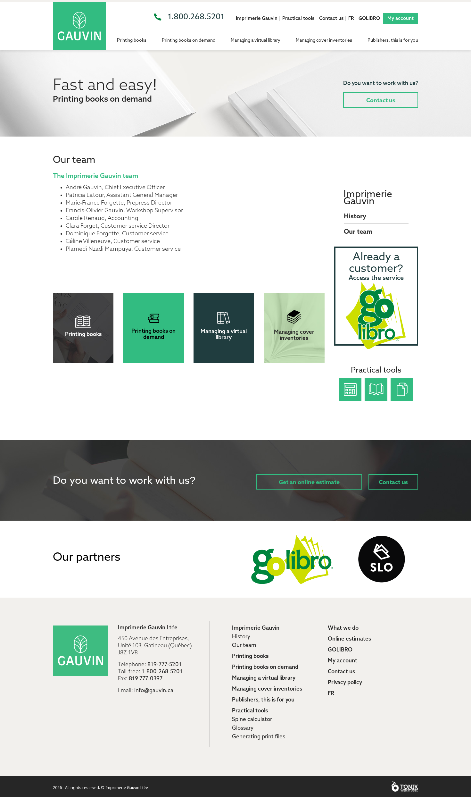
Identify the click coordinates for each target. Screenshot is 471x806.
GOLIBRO (369, 18)
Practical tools (298, 18)
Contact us (331, 18)
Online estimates (349, 639)
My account (400, 18)
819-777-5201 (164, 664)
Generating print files (258, 737)
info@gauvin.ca (153, 690)
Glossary (242, 728)
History (355, 217)
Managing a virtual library (255, 40)
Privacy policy (345, 682)
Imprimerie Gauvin (256, 18)
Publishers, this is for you (393, 40)
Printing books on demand (188, 40)
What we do (343, 628)
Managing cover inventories (324, 40)
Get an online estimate (309, 482)
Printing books (131, 40)
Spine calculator (252, 719)
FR (351, 18)
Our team (358, 232)
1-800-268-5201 (162, 672)
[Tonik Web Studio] (404, 786)
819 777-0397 (145, 679)
